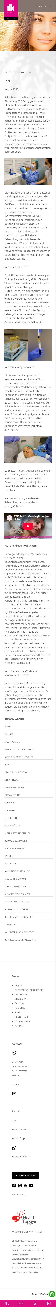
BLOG (17, 1012)
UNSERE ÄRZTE (21, 999)
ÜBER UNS (19, 1003)
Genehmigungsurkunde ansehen (25, 1272)
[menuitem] (28, 726)
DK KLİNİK (19, 985)
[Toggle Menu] (49, 6)
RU (45, 5)
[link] (6, 1303)
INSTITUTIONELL (22, 994)
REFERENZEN (20, 1008)
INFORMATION (21, 1016)
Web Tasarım (46, 1294)
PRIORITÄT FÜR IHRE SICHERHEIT (29, 990)
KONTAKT (19, 1025)
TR (36, 5)
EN (40, 5)
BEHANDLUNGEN (22, 1021)
